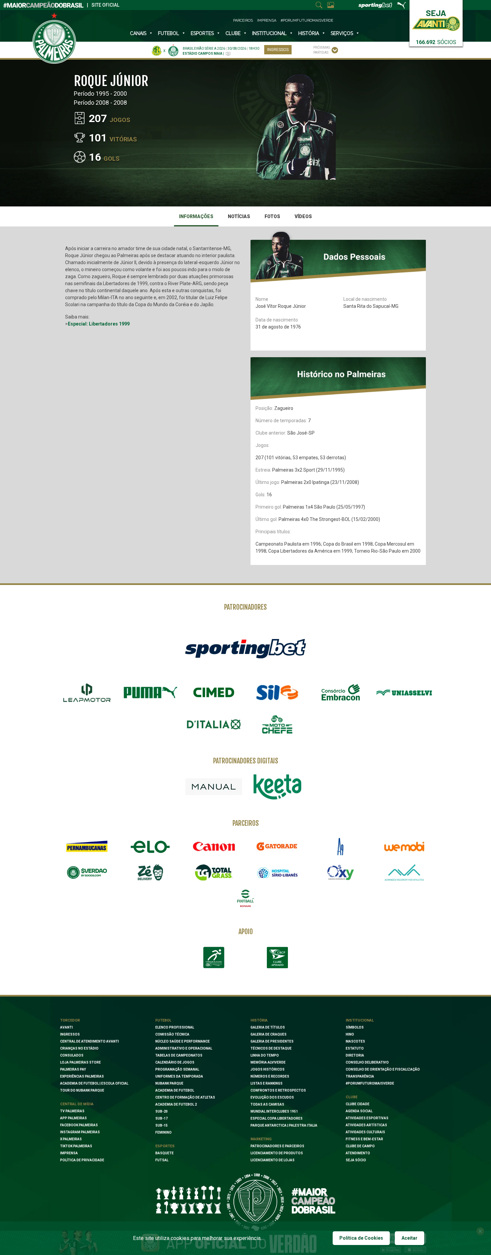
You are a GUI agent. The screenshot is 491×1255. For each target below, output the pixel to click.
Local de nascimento (365, 299)
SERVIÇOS (342, 33)
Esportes (202, 33)
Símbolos (355, 1027)
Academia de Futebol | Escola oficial (94, 1083)
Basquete (164, 1153)
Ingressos (278, 49)
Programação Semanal (177, 1069)
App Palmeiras (73, 1118)
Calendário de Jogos (174, 1062)
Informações (196, 216)
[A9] (340, 846)
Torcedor (70, 1020)
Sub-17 (161, 1118)
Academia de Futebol (174, 1090)
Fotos (272, 216)
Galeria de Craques (269, 1034)
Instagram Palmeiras (80, 1132)
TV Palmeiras (72, 1111)
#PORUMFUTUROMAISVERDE (370, 1083)
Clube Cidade (357, 1104)
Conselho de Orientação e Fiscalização (383, 1069)
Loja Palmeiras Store (80, 1062)
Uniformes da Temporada (179, 1076)
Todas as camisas (267, 1104)
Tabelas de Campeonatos (178, 1055)
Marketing (261, 1139)
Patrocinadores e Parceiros (277, 1146)
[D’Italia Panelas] (213, 724)
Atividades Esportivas (367, 1118)
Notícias (239, 216)
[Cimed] (213, 692)
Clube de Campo (360, 1146)
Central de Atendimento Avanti (89, 1041)
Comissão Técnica (172, 1034)
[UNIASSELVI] (404, 692)
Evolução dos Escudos (272, 1097)
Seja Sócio (356, 1160)
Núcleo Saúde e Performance (182, 1041)
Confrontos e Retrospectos (278, 1090)
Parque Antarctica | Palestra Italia (284, 1125)
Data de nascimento (277, 320)
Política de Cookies (361, 1238)
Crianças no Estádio (79, 1048)
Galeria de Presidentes (272, 1041)
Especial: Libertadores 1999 (99, 324)
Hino (350, 1034)
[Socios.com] (87, 872)
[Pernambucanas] (87, 846)
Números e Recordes (270, 1076)
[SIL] (277, 692)
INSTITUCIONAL (269, 33)
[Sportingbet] (245, 648)
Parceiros (243, 20)
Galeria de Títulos (268, 1027)
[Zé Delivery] (150, 872)
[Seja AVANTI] (436, 19)
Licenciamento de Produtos (277, 1153)
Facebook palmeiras (79, 1125)
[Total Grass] (213, 872)
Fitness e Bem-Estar (364, 1139)
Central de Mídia (77, 1104)
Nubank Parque (169, 1083)
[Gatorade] (277, 846)
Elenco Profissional (174, 1027)
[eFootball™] (245, 898)
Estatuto (355, 1048)
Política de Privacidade (82, 1160)
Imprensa (266, 20)
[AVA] (404, 872)
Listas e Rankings (267, 1083)
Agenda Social (359, 1111)
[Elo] (150, 846)
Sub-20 (161, 1111)
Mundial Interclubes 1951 (274, 1111)
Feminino (163, 1132)
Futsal (161, 1160)
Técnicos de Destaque (271, 1048)
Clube (232, 33)
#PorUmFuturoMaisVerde (307, 20)
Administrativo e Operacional (183, 1048)
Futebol (168, 33)
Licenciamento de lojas (273, 1160)
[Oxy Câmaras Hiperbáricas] (340, 872)
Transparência (360, 1076)
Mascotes (355, 1041)
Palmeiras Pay (73, 1069)
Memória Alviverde (268, 1062)
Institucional (360, 1020)
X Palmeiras (71, 1139)
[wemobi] (404, 846)
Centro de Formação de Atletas (185, 1097)
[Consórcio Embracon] (340, 692)
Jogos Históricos (268, 1069)
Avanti (66, 1027)
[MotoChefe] (277, 724)
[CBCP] (277, 957)
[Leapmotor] (86, 692)
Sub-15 (161, 1125)
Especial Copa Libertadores (277, 1118)
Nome (262, 299)
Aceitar (409, 1238)
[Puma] (150, 692)
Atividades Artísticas (366, 1125)
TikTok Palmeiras (76, 1146)
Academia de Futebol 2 (176, 1104)
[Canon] (213, 846)
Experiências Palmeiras (82, 1076)
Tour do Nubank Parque (82, 1090)
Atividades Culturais (365, 1132)
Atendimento (358, 1153)
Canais (138, 33)
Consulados (72, 1055)
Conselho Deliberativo (367, 1062)
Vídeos (303, 216)
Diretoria (355, 1055)
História (308, 33)
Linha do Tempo (265, 1055)
